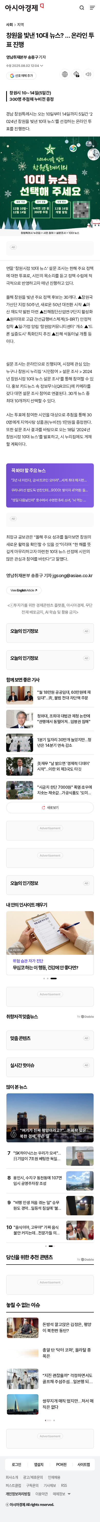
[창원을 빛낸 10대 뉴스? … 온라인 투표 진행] (50, 186)
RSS (64, 1485)
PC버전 (61, 1464)
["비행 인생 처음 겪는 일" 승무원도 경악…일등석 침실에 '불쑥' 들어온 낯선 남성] (80, 1214)
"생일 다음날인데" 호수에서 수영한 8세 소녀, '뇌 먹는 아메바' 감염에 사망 (50, 500)
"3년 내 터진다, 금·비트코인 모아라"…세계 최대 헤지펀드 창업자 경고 (50, 480)
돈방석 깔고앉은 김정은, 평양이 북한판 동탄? (66, 1327)
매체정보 (59, 1493)
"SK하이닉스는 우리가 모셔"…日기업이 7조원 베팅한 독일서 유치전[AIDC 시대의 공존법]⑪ (37, 1159)
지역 (20, 25)
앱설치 (38, 1464)
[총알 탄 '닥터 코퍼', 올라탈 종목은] (22, 1362)
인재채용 (54, 1477)
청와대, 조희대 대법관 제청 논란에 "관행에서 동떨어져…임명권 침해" (63, 719)
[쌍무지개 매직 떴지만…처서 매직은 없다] (22, 1413)
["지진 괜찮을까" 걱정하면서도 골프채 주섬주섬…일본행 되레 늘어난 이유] (22, 1388)
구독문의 (32, 1485)
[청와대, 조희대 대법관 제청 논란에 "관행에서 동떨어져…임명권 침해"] (19, 727)
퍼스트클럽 (13, 1485)
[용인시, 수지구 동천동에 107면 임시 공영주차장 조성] (80, 1189)
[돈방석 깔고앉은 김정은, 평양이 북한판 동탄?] (22, 1337)
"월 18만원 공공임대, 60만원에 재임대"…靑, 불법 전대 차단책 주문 (64, 695)
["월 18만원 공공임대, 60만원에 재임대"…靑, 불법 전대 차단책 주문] (19, 703)
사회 (9, 25)
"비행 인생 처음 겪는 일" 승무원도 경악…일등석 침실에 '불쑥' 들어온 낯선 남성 (37, 1208)
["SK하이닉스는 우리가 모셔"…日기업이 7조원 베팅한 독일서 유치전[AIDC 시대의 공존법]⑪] (80, 1165)
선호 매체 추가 (24, 76)
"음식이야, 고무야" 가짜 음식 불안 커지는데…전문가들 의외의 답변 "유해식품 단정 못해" (37, 1233)
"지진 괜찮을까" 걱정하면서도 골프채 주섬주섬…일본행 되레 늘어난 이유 (67, 1379)
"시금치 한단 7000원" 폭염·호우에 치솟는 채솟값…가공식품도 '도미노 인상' (64, 790)
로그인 (16, 1464)
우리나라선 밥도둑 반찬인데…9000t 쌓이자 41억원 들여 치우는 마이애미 (50, 490)
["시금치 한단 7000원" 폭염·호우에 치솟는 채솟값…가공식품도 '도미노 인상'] (19, 798)
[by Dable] (85, 1259)
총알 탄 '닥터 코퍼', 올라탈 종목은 (66, 1353)
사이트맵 (83, 1464)
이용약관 (41, 1493)
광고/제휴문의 (33, 1477)
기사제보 (50, 1485)
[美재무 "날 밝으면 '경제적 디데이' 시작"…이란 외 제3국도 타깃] (19, 774)
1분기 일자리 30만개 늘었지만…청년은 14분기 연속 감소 (64, 742)
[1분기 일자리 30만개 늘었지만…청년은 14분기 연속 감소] (19, 751)
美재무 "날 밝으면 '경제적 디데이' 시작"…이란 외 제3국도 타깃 (63, 766)
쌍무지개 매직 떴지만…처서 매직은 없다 (67, 1404)
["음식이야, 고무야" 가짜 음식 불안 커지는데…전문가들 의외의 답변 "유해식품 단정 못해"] (80, 1239)
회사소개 (12, 1477)
